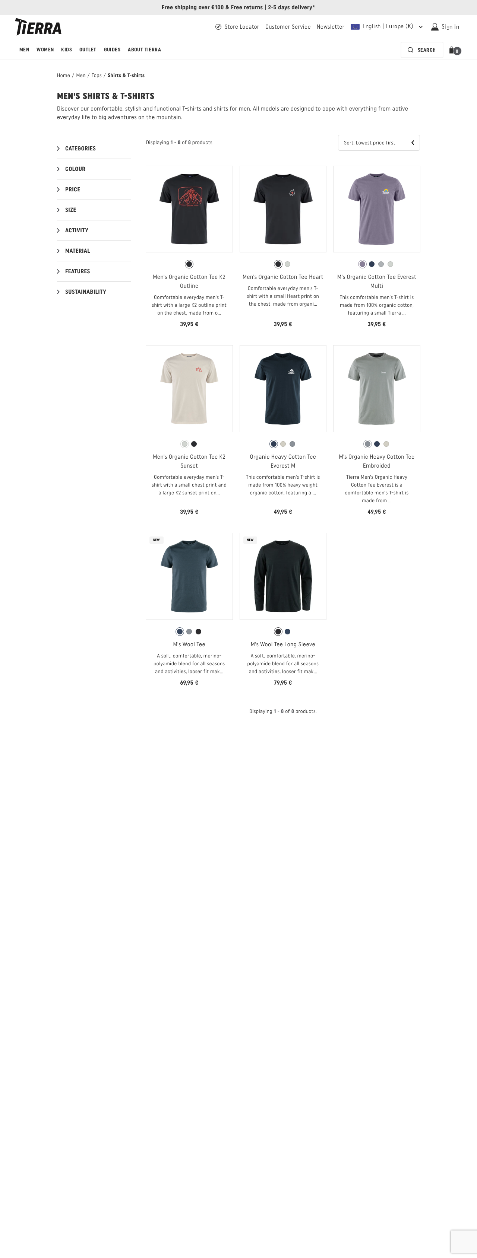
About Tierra (144, 50)
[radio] (189, 264)
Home (63, 75)
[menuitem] (24, 49)
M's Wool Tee (189, 644)
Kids (66, 50)
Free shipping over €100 (193, 7)
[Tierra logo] (38, 27)
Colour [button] (75, 168)
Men (24, 50)
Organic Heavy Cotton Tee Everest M (283, 461)
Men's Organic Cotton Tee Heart (283, 276)
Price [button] (72, 189)
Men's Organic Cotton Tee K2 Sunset (189, 461)
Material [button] (77, 250)
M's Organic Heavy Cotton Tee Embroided (377, 461)
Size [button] (70, 209)
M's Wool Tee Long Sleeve (283, 644)
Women (45, 50)
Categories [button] (80, 148)
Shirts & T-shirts (126, 75)
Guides (112, 50)
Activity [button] (76, 230)
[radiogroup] (189, 264)
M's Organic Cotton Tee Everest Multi (376, 281)
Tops (97, 75)
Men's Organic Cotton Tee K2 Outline (189, 281)
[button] (453, 50)
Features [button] (77, 271)
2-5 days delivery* (291, 7)
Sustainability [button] (85, 291)
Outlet (88, 50)
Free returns (247, 7)
